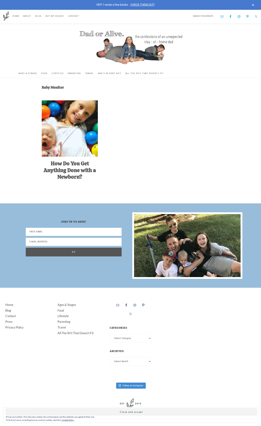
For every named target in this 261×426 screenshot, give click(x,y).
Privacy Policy (14, 327)
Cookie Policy (68, 420)
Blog (8, 310)
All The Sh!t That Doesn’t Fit (76, 333)
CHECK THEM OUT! (142, 4)
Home (9, 305)
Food (61, 310)
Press (8, 322)
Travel (62, 327)
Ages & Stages (67, 305)
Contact (10, 316)
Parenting (64, 322)
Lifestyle (63, 316)
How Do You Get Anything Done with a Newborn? (70, 170)
